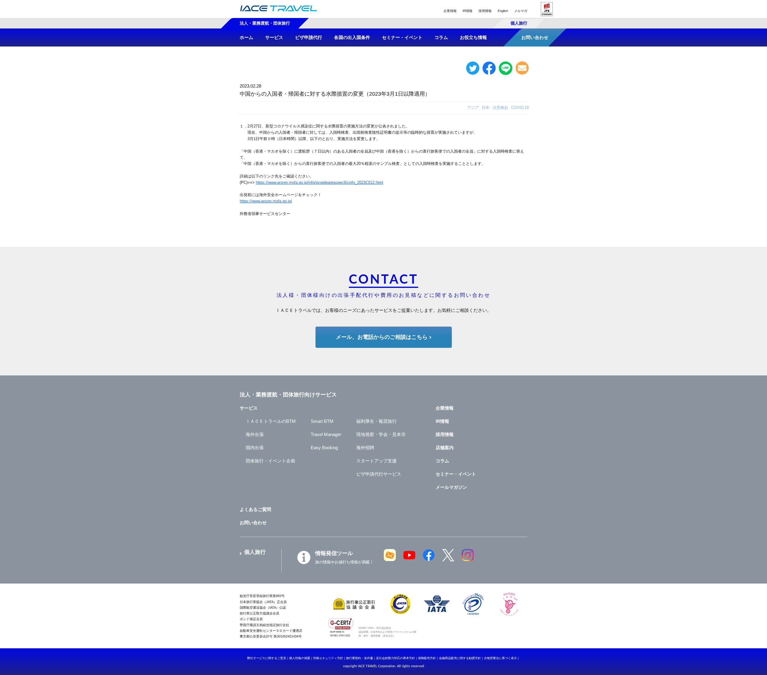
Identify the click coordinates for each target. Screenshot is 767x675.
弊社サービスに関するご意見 (266, 658)
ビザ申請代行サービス (378, 473)
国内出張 (255, 447)
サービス (249, 408)
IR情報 (467, 11)
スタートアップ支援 (376, 460)
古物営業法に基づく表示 (500, 658)
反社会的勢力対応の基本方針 (395, 658)
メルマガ (520, 11)
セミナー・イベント (456, 473)
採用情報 (485, 11)
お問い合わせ (253, 522)
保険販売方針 (427, 658)
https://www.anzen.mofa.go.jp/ (266, 201)
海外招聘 (365, 447)
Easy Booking (324, 447)
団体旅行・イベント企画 (270, 460)
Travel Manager (326, 434)
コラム (442, 460)
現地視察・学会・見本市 (381, 434)
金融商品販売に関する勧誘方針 (460, 658)
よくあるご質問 (255, 509)
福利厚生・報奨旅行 (376, 421)
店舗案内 (445, 447)
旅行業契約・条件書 (359, 658)
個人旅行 (519, 23)
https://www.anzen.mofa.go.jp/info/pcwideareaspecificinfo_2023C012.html (319, 182)
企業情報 (450, 11)
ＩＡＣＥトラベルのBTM (271, 421)
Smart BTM (322, 421)
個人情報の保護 (299, 658)
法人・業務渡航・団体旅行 (265, 23)
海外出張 (255, 434)
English (503, 11)
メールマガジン (451, 487)
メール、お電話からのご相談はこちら (382, 337)
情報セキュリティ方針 (328, 658)
